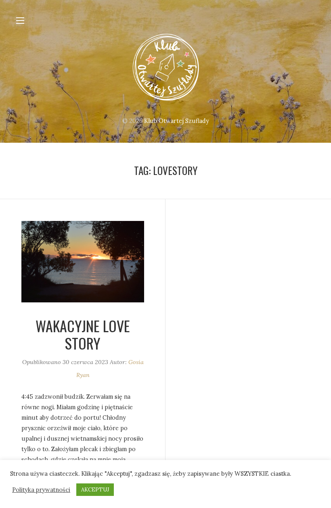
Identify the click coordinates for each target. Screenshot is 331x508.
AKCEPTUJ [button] (95, 489)
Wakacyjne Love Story (83, 334)
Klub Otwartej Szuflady (176, 121)
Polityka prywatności (41, 489)
